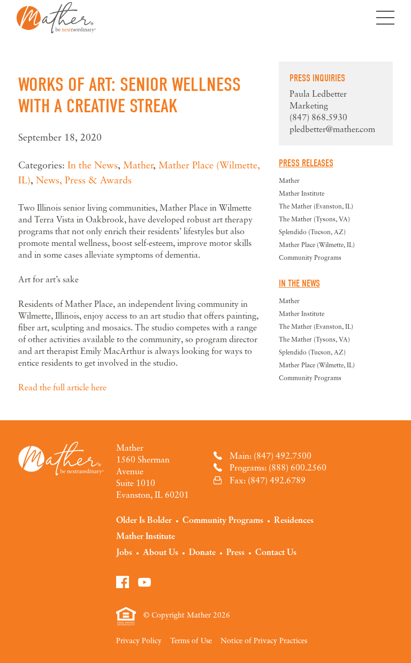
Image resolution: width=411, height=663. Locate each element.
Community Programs (310, 257)
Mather (56, 17)
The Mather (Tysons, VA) (314, 219)
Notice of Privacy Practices (263, 640)
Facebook (122, 581)
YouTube (144, 581)
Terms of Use (191, 640)
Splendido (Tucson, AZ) (312, 232)
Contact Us (275, 551)
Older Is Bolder (144, 519)
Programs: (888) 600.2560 (278, 467)
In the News (92, 165)
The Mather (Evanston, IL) (316, 206)
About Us (160, 551)
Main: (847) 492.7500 (270, 455)
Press (235, 551)
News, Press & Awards (84, 180)
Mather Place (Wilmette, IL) (317, 245)
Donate (202, 551)
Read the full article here (62, 387)
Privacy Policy (139, 640)
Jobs (124, 551)
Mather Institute (301, 193)
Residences (294, 519)
